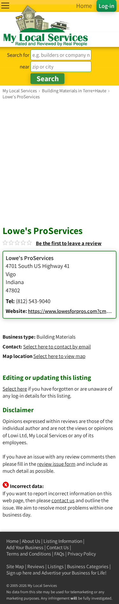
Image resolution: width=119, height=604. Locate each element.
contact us (63, 500)
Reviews (35, 566)
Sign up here (19, 573)
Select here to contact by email (57, 346)
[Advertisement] (59, 162)
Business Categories (88, 566)
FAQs (59, 554)
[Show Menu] (5, 6)
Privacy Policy (82, 554)
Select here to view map (59, 356)
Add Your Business (24, 547)
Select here (15, 388)
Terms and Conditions (28, 554)
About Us (31, 541)
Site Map (15, 566)
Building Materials (56, 336)
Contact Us (58, 547)
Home (12, 541)
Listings (56, 566)
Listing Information (62, 541)
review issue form (56, 463)
